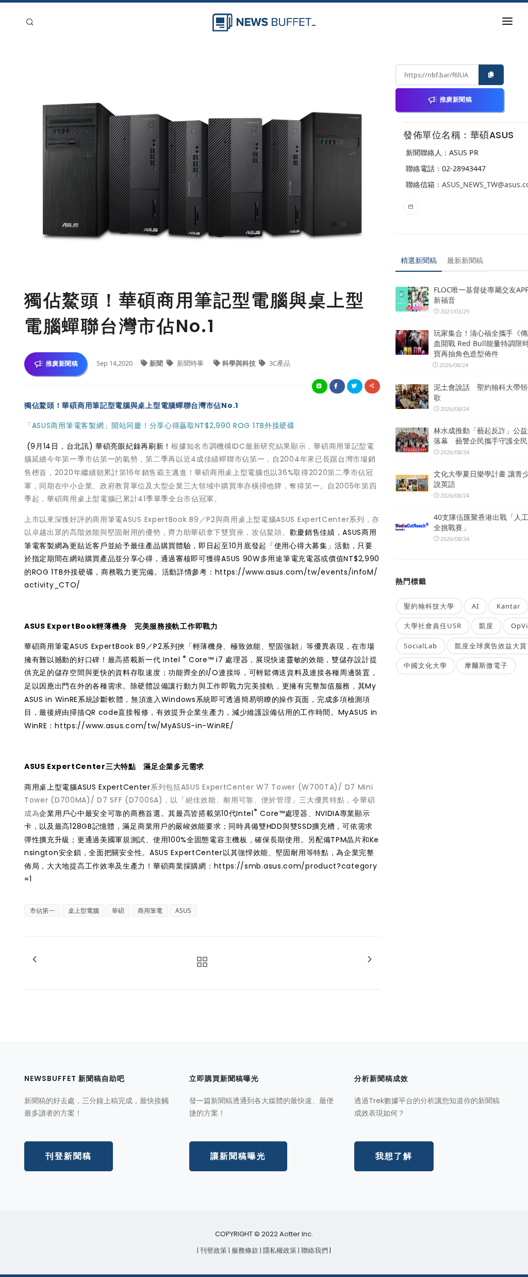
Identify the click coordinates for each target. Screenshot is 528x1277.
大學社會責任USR (432, 625)
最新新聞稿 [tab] (465, 260)
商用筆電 (150, 910)
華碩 (118, 910)
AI (475, 606)
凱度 (486, 625)
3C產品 (279, 363)
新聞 (157, 363)
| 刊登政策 (212, 1250)
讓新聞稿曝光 (238, 1156)
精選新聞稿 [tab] (419, 260)
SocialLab (420, 645)
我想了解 (393, 1156)
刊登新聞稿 (68, 1156)
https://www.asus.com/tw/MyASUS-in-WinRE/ (144, 726)
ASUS (183, 910)
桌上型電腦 (83, 910)
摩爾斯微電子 (486, 665)
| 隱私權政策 (279, 1250)
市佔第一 (42, 910)
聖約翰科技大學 (429, 606)
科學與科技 (239, 363)
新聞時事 (190, 363)
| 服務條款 (244, 1250)
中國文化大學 (425, 665)
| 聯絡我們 (313, 1250)
